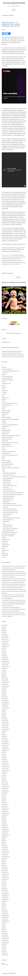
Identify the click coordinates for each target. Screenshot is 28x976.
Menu (14, 9)
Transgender (5, 542)
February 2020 (5, 739)
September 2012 (5, 899)
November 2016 (5, 809)
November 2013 (5, 874)
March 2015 (4, 845)
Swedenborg (5, 541)
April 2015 (4, 843)
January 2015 (5, 849)
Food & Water (6, 487)
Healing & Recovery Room (8, 496)
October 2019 (5, 747)
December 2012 (5, 893)
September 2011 (5, 920)
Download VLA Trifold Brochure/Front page (11, 353)
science (11, 262)
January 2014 (5, 870)
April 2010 (4, 951)
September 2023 (5, 686)
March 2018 (4, 781)
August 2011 (4, 922)
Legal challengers (6, 431)
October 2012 (5, 897)
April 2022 (4, 716)
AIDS (4, 471)
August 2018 (4, 772)
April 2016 (4, 822)
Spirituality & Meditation (8, 519)
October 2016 (5, 811)
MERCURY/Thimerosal (7, 439)
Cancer (3, 385)
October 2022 (5, 705)
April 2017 (4, 800)
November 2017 (5, 788)
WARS (3, 551)
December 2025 (5, 639)
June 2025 (4, 650)
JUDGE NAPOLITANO (6, 430)
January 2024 (5, 680)
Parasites (4, 449)
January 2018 (5, 784)
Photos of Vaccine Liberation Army (9, 455)
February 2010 (5, 954)
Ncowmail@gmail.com (17, 333)
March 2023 (4, 696)
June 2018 (4, 775)
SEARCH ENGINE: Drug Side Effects (9, 532)
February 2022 (5, 720)
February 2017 (5, 804)
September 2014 (5, 856)
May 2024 (4, 673)
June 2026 (4, 628)
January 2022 (5, 722)
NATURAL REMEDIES (6, 444)
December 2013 (5, 872)
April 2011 (4, 929)
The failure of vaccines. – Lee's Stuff (10, 566)
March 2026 (4, 634)
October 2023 (5, 684)
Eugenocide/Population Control (10, 485)
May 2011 (4, 927)
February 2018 (5, 782)
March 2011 (4, 931)
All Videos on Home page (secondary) (11, 371)
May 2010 (4, 949)
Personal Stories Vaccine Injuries (10, 510)
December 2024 (5, 661)
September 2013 (5, 877)
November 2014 (5, 852)
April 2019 (4, 757)
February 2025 (5, 657)
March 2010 (4, 953)
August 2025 (4, 646)
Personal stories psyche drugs (9, 451)
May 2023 (4, 693)
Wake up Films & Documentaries (10, 528)
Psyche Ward (6, 516)
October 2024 (5, 664)
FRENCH (3, 415)
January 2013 (5, 892)
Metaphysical (5, 440)
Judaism (3, 428)
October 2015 (5, 833)
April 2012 (4, 908)
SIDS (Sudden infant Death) (8, 535)
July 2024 (4, 670)
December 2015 (5, 829)
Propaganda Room (6, 460)
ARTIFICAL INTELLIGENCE (7, 378)
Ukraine (3, 548)
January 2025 (5, 659)
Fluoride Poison (5, 414)
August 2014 (4, 858)
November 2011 (5, 917)
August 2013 (4, 879)
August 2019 (4, 750)
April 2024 (4, 675)
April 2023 (4, 695)
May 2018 (4, 777)
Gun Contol (4, 422)
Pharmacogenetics (6, 453)
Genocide (19, 260)
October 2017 (5, 790)
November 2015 (5, 831)
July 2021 (4, 732)
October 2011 (5, 919)
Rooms (3, 469)
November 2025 (5, 641)
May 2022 (4, 714)
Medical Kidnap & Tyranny (8, 437)
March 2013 (4, 888)
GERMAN (4, 421)
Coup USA (4, 394)
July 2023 (4, 689)
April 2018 (4, 779)
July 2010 (4, 945)
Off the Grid (5, 507)
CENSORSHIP (5, 390)
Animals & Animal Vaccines (9, 474)
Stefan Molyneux (6, 539)
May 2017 (4, 799)
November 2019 (5, 745)
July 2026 (4, 627)
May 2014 (4, 863)
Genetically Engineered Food (9, 491)
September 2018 (5, 770)
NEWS (3, 448)
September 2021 (5, 729)
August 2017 (4, 793)
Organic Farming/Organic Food (9, 508)
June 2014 (4, 861)
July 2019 (4, 752)
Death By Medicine (7, 480)
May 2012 (4, 906)
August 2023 (4, 688)
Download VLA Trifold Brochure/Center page (12, 351)
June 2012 (4, 904)
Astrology (4, 381)
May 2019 (4, 756)
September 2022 (5, 707)
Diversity (4, 401)
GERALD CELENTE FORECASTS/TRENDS (10, 419)
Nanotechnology (5, 262)
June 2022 (4, 713)
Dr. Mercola (4, 406)
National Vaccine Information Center (10, 442)
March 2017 (4, 802)
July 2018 (4, 773)
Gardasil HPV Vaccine (7, 489)
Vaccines (11, 264)
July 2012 (4, 902)
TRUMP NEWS (5, 546)
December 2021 (5, 723)
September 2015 (5, 834)
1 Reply (3, 29)
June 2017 (4, 797)
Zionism (3, 557)
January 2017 (5, 806)
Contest (9, 260)
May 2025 (4, 652)
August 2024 (4, 668)
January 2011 (5, 935)
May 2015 (4, 842)
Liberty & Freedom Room (8, 498)
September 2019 (5, 748)
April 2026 (4, 632)
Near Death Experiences (7, 446)
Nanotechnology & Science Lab (9, 258)
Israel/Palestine (5, 426)
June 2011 (4, 926)
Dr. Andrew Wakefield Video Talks (9, 403)
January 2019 (5, 763)
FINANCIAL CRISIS (5, 412)
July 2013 (4, 881)
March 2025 (4, 655)
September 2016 (5, 813)
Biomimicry (4, 260)
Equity (3, 408)
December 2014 (5, 850)
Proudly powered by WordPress (8, 973)
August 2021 (4, 730)
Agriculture (4, 367)
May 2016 (4, 820)
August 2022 (4, 709)
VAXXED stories (5, 550)
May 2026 (4, 630)
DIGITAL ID (4, 399)
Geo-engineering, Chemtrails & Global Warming (13, 492)
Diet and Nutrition (7, 482)
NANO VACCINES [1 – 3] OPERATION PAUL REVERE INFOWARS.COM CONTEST (11, 24)
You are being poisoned (8, 530)
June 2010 (4, 947)
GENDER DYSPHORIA (6, 417)
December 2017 (5, 786)
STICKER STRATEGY (6, 342)
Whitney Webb (5, 555)
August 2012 (4, 901)
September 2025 (5, 645)
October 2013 (5, 876)
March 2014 (4, 867)
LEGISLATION (5, 433)
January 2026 (5, 637)
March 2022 (4, 718)
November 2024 (5, 662)
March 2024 (4, 677)
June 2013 (4, 883)
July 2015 (4, 838)
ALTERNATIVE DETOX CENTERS (9, 473)
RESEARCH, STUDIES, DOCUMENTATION (10, 467)
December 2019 (5, 743)
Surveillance (23, 262)
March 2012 (4, 910)
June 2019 (4, 754)
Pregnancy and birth (7, 514)
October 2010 (5, 940)
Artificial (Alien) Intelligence (8, 380)
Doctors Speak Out (7, 483)
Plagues (3, 457)
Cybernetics (13, 260)
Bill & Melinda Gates (6, 383)
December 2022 (5, 702)
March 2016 (4, 824)
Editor (3, 594)
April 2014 (4, 865)
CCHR (3, 388)
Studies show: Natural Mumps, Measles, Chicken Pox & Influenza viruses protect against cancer (14, 567)
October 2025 (5, 643)
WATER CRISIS (5, 553)
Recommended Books (7, 462)
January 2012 (5, 913)
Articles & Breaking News (7, 376)
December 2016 (5, 807)
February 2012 (5, 911)
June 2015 (4, 840)
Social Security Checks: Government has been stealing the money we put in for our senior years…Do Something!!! (13, 596)
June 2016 (4, 818)
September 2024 (5, 666)
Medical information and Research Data (11, 435)
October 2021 (5, 727)
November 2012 (5, 895)
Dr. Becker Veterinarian (7, 405)
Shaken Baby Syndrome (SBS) (8, 534)
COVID (3, 396)
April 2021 (4, 734)
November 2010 (5, 938)
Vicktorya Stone (5, 607)
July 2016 (4, 816)
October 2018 (5, 768)
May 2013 (4, 884)
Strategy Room (6, 521)
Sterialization (17, 262)
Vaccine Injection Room (8, 526)
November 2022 (5, 704)
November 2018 (5, 766)
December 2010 (5, 936)
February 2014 (5, 868)
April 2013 (4, 886)
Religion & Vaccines (6, 465)
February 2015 (5, 847)
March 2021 (4, 736)
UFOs (4, 523)
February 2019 (5, 761)
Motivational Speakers (8, 499)
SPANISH (4, 537)
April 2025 (4, 653)
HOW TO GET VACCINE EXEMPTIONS (10, 424)
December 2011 (5, 915)
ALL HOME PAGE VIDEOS (7, 369)
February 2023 (5, 698)
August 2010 (4, 944)
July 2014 (4, 859)
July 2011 (4, 924)
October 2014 (5, 854)
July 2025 (4, 648)
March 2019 (4, 759)
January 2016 (5, 827)
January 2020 (5, 741)
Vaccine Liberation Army (14, 3)
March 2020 (4, 738)
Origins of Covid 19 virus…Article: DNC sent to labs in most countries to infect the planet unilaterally (14, 591)
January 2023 (5, 700)
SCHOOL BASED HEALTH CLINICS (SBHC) (11, 517)
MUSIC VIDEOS (6, 501)
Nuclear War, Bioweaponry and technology (12, 505)
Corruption (4, 392)
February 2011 (5, 933)
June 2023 (4, 691)
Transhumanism (5, 544)
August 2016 (4, 815)
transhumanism (5, 264)
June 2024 (4, 671)
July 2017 (4, 795)
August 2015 (4, 836)
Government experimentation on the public (15, 256)
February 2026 (5, 636)
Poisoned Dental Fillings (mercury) (10, 512)
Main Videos (5, 372)
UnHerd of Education (7, 525)
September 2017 (5, 791)
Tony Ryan (4, 612)
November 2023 (5, 682)
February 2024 (5, 679)
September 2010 (5, 942)
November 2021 (5, 725)
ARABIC (3, 374)
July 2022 (4, 711)
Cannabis (4, 387)
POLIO (3, 458)
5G (2, 365)
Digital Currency (5, 397)
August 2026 (4, 625)
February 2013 (5, 890)
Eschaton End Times (6, 410)
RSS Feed (6, 964)
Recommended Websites (7, 464)
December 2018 (5, 765)
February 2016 (5, 825)
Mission (11, 605)
